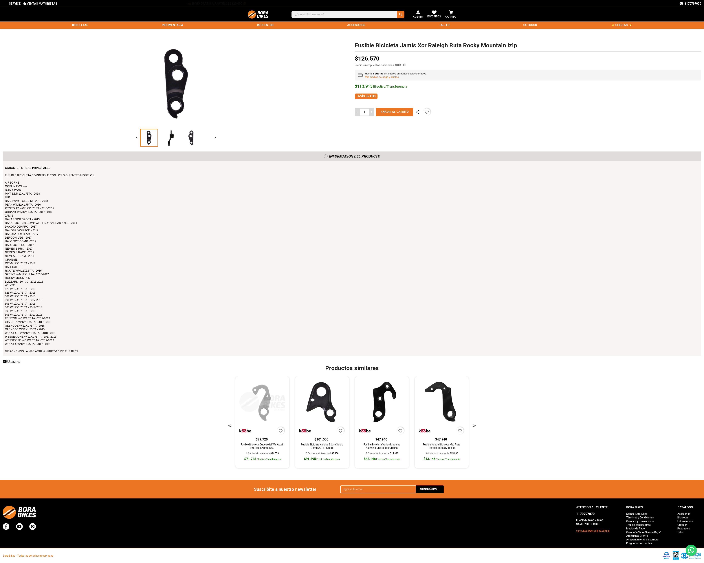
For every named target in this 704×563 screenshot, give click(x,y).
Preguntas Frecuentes (639, 543)
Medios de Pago (635, 528)
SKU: (7, 361)
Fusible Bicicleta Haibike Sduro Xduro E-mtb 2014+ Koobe (322, 446)
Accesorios (356, 25)
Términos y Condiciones (640, 517)
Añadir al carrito (395, 112)
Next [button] (474, 425)
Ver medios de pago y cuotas (382, 77)
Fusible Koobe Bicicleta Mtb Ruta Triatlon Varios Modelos (441, 446)
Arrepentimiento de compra (642, 539)
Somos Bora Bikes (636, 513)
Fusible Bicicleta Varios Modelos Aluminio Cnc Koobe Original (382, 446)
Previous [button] (230, 425)
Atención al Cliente (637, 535)
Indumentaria (172, 25)
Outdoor (530, 25)
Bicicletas (80, 25)
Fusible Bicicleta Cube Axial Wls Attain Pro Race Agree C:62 (262, 446)
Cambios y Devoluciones (640, 521)
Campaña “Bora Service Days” (643, 532)
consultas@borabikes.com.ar (593, 530)
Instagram (32, 526)
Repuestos (265, 25)
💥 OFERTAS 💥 (621, 25)
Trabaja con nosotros (638, 524)
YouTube (19, 526)
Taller (444, 25)
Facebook (6, 526)
